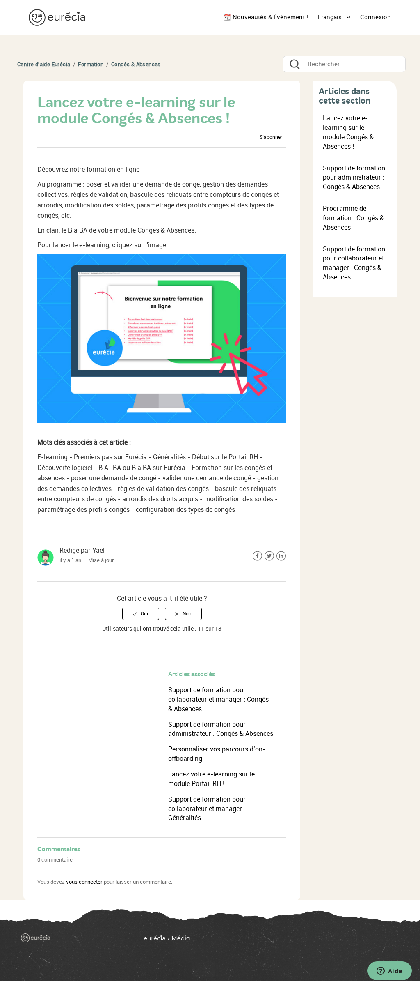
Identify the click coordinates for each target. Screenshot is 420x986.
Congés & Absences (136, 64)
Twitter (269, 556)
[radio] (140, 614)
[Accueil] (58, 17)
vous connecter (84, 882)
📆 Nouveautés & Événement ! (265, 17)
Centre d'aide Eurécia (43, 64)
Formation (90, 64)
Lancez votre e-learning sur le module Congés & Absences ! (348, 132)
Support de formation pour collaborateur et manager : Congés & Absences (218, 699)
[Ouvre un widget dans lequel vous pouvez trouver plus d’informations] (389, 971)
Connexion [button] (375, 17)
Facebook (257, 556)
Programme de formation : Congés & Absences (353, 218)
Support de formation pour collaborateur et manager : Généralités (207, 808)
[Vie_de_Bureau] (270, 940)
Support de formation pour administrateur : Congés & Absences (354, 177)
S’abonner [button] (271, 137)
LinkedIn (281, 556)
